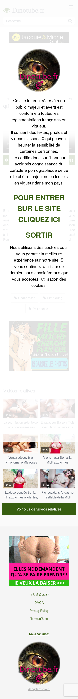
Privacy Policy (39, 610)
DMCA (39, 602)
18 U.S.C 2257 (39, 594)
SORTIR (39, 234)
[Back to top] (71, 690)
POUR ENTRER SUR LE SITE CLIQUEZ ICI (39, 208)
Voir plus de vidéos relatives (39, 509)
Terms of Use (39, 618)
